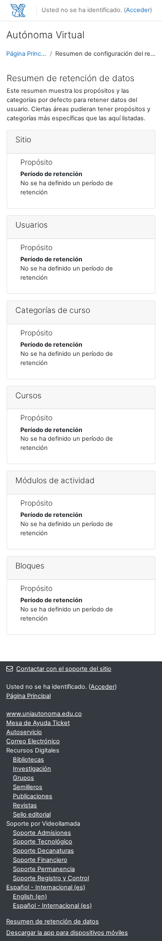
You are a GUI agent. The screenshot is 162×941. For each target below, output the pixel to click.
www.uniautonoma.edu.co (44, 714)
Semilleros (27, 787)
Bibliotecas (28, 759)
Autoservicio (24, 732)
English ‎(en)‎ (30, 896)
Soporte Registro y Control (51, 878)
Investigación (32, 768)
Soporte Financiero (40, 860)
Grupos (23, 778)
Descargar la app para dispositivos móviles (67, 932)
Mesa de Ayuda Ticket (38, 723)
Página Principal (26, 53)
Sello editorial (32, 814)
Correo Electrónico (33, 741)
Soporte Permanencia (44, 869)
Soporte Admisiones (42, 833)
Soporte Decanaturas (43, 850)
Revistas (25, 805)
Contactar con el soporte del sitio (63, 669)
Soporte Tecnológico (42, 841)
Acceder (138, 10)
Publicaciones (32, 796)
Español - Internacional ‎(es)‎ (45, 887)
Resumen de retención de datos (52, 921)
